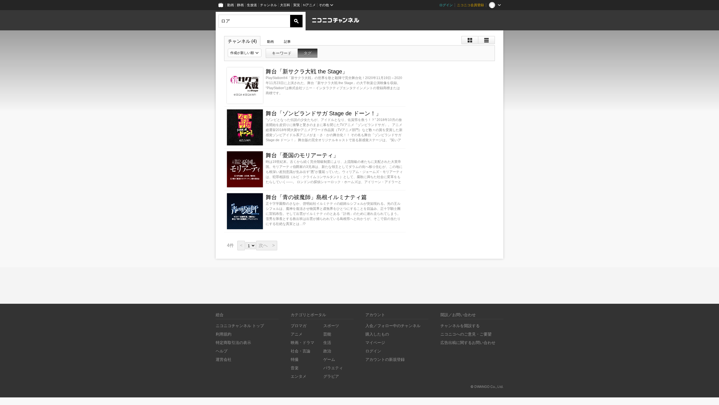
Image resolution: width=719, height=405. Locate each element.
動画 (230, 5)
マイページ (375, 342)
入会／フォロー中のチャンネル (392, 325)
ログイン (446, 5)
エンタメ (298, 376)
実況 (296, 5)
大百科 (285, 5)
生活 (327, 342)
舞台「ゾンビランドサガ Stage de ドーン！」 (323, 113)
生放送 (252, 5)
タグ (307, 53)
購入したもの (377, 334)
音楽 (295, 367)
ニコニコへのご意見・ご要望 (466, 334)
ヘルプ (221, 350)
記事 (287, 42)
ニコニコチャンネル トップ (240, 325)
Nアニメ (309, 5)
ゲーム (329, 359)
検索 (296, 21)
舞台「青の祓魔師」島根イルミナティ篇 (316, 197)
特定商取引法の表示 (233, 342)
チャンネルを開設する (460, 325)
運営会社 (223, 359)
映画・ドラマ (302, 342)
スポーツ (331, 325)
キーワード (282, 53)
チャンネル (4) (242, 41)
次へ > (267, 245)
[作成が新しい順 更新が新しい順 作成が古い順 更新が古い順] (244, 53)
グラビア (331, 376)
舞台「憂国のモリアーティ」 (302, 155)
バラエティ (333, 367)
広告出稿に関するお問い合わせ (467, 342)
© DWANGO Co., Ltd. (486, 386)
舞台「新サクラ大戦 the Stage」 (307, 71)
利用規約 (223, 334)
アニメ (296, 334)
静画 (240, 5)
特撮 (295, 359)
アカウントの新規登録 (385, 359)
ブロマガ (298, 325)
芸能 (327, 334)
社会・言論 (300, 350)
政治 (327, 350)
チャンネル (268, 5)
